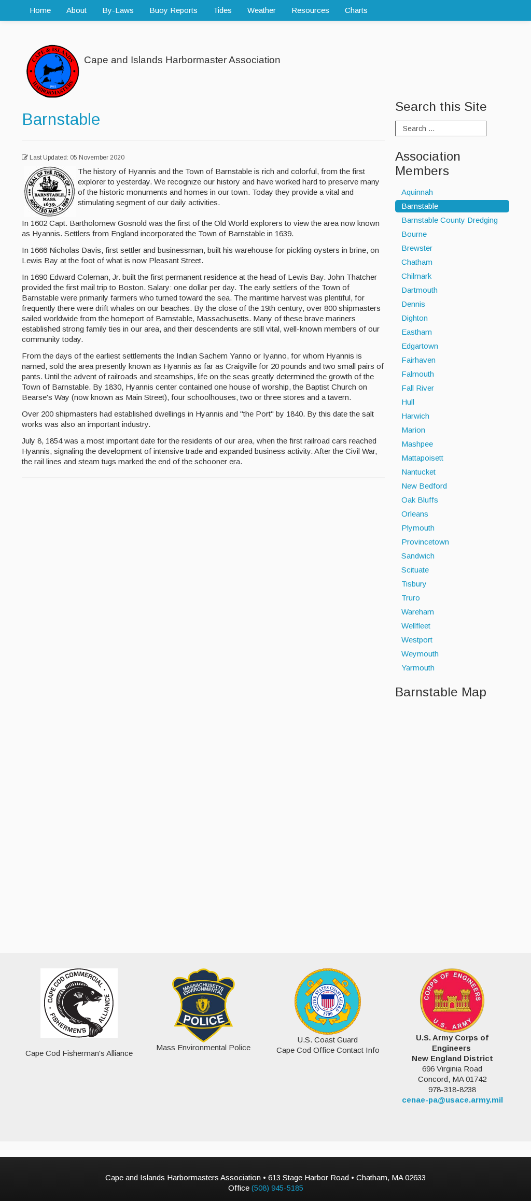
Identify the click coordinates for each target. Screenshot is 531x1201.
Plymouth (418, 527)
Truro (410, 597)
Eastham (416, 331)
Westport (416, 639)
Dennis (413, 303)
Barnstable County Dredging (449, 220)
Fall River (417, 387)
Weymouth (420, 653)
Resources (310, 10)
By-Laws (118, 10)
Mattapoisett (422, 457)
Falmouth (417, 373)
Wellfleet (415, 625)
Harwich (415, 415)
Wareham (417, 611)
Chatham (416, 262)
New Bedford (424, 485)
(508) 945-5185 (277, 1187)
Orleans (414, 513)
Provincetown (425, 541)
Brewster (416, 248)
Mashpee (417, 443)
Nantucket (418, 471)
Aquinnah (417, 192)
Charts (356, 10)
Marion (413, 429)
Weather (261, 10)
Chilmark (416, 275)
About (76, 10)
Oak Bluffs (419, 499)
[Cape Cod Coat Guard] (328, 1000)
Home (40, 10)
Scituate (415, 569)
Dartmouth (419, 289)
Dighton (414, 317)
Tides (222, 10)
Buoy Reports (173, 10)
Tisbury (414, 583)
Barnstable (61, 119)
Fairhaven (418, 359)
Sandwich (418, 555)
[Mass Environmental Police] (203, 1004)
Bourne (414, 234)
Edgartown (419, 345)
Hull (407, 401)
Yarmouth (418, 667)
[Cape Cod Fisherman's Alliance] (79, 1003)
